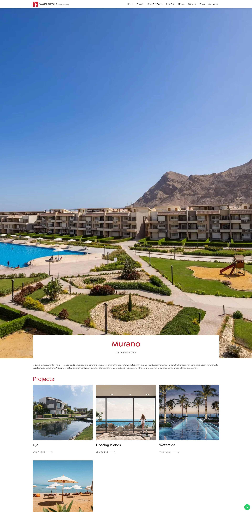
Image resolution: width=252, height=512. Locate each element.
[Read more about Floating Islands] (126, 421)
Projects (140, 4)
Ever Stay (170, 4)
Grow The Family (155, 4)
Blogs (202, 4)
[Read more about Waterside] (189, 421)
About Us (192, 4)
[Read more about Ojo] (63, 421)
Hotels (181, 4)
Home (130, 4)
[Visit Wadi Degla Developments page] (51, 4)
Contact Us (213, 4)
